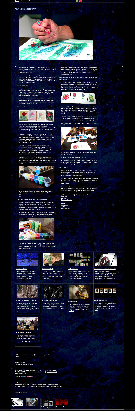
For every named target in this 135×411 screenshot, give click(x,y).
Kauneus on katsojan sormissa (105, 269)
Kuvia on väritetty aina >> (42, 354)
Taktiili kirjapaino (65, 208)
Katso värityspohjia (66, 74)
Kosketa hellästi (47, 269)
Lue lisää (28, 278)
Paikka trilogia (45, 407)
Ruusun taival (60, 407)
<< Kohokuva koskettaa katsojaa (24, 354)
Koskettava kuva (16, 407)
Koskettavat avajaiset (23, 332)
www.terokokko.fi (52, 372)
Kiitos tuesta (72, 301)
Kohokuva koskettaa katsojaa (26, 300)
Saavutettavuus (30, 407)
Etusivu (17, 1)
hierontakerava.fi (65, 198)
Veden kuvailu (73, 269)
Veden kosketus (21, 269)
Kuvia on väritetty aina (49, 300)
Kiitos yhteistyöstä (100, 300)
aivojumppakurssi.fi (66, 200)
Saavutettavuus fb (20, 373)
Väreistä (63, 206)
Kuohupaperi (64, 205)
